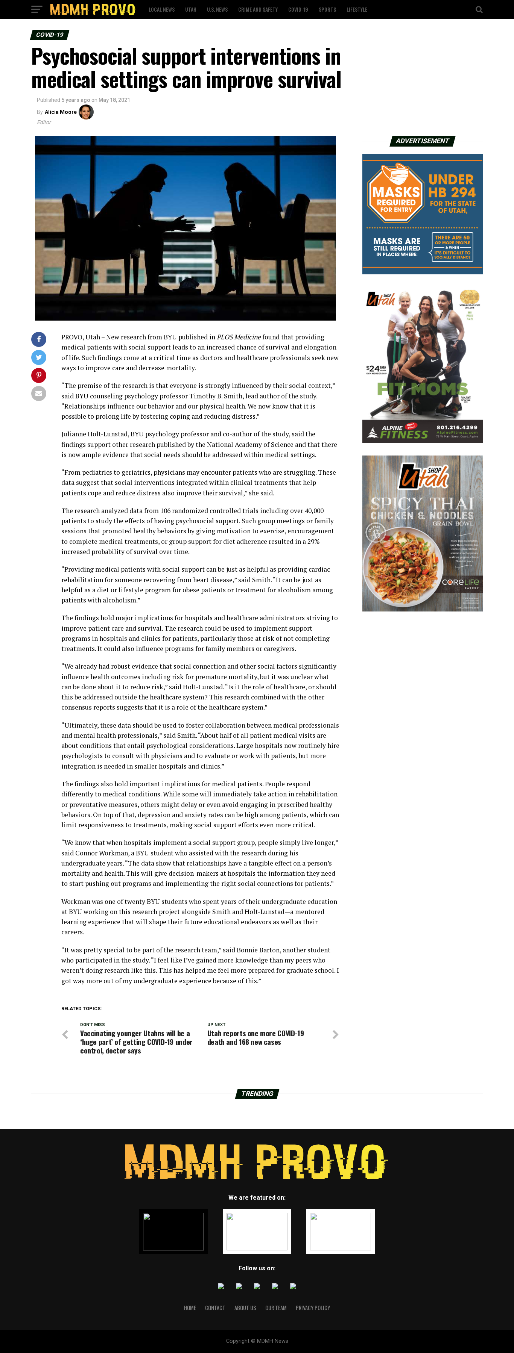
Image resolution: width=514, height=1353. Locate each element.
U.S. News (217, 9)
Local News (162, 9)
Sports (327, 9)
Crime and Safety (258, 9)
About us (245, 1308)
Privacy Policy (313, 1308)
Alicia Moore (61, 112)
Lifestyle (357, 9)
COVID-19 (298, 9)
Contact (215, 1308)
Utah (190, 9)
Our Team (276, 1308)
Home (190, 1308)
